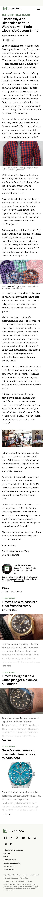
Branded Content (8, 869)
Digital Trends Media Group (12, 875)
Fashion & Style (8, 598)
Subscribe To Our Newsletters (13, 850)
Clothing (5, 591)
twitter (15, 573)
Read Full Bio (19, 581)
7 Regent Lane (27, 463)
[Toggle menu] (38, 9)
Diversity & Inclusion (11, 878)
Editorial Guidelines (9, 860)
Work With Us (35, 875)
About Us (6, 853)
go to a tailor (30, 137)
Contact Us (7, 856)
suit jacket (20, 456)
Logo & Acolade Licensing (11, 863)
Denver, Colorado (23, 133)
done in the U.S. (32, 484)
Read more (6, 666)
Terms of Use (24, 878)
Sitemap (29, 881)
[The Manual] (12, 8)
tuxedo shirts (12, 346)
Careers (25, 875)
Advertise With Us (9, 866)
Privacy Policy (9, 881)
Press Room (20, 881)
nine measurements (25, 532)
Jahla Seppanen (9, 35)
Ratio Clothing (31, 73)
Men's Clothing (16, 591)
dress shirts (31, 342)
